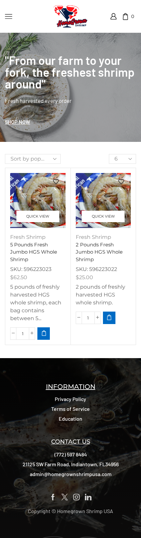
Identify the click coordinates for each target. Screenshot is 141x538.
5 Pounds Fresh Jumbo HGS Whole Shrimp (33, 252)
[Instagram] (76, 497)
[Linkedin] (88, 497)
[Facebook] (53, 497)
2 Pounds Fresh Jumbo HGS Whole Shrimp (99, 252)
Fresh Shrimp (28, 237)
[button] (17, 122)
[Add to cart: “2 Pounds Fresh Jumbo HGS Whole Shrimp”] (109, 318)
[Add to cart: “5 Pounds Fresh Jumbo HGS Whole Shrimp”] (43, 333)
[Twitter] (64, 497)
